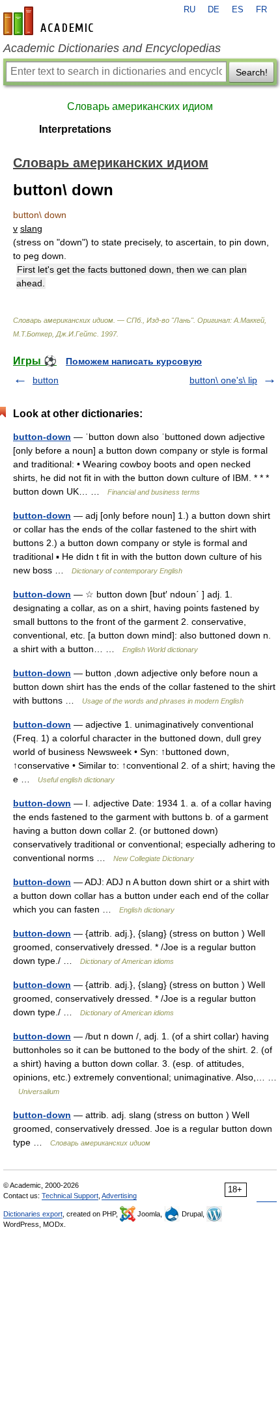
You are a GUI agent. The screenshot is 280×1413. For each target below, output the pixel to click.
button (46, 380)
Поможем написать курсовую (134, 361)
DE (213, 9)
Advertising (119, 1196)
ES (238, 9)
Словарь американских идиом (140, 106)
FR (261, 9)
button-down (42, 437)
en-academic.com (50, 21)
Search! (252, 72)
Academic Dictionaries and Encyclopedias (112, 48)
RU (189, 9)
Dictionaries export (33, 1214)
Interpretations (75, 129)
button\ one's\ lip (223, 380)
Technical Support (70, 1196)
